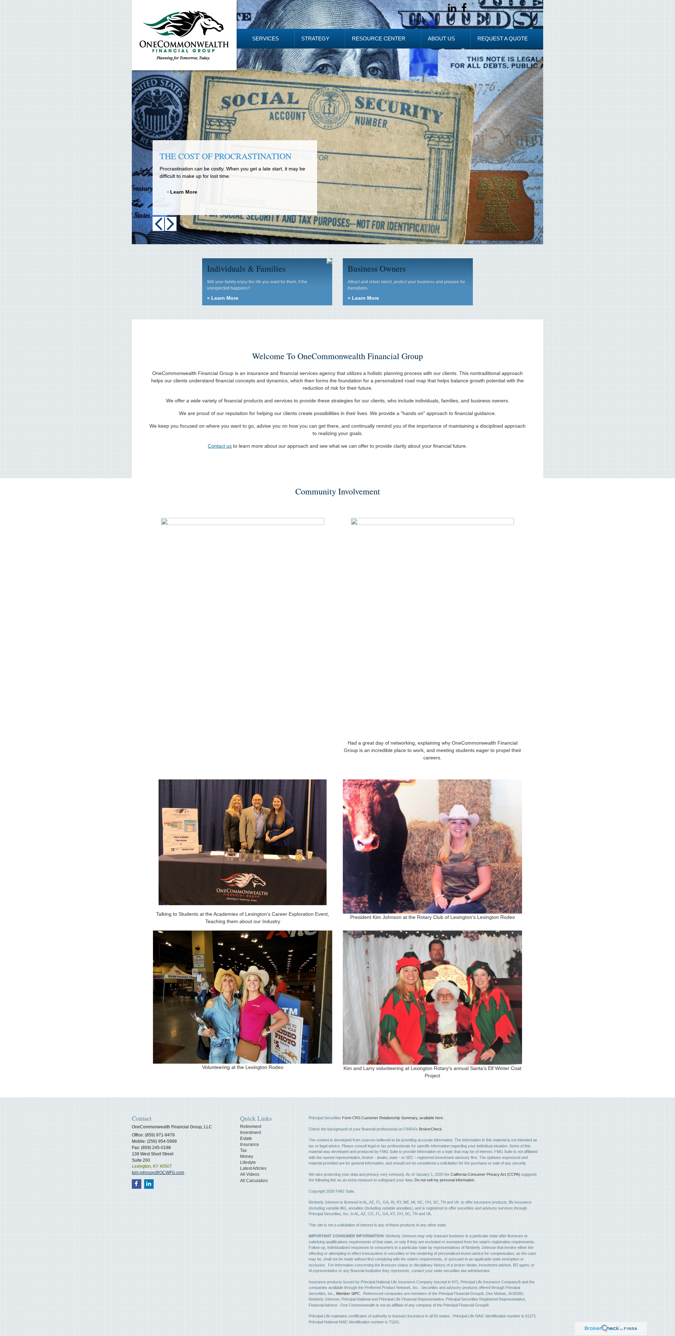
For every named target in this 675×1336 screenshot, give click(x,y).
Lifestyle (248, 1162)
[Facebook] (464, 8)
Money (246, 1156)
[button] (265, 38)
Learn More (183, 192)
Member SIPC (348, 1293)
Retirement (250, 1126)
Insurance (249, 1144)
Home (491, 8)
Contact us (220, 446)
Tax (243, 1150)
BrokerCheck (430, 1129)
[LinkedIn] (452, 8)
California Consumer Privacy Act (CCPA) (485, 1174)
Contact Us (521, 8)
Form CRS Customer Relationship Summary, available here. (393, 1118)
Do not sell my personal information (444, 1180)
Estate (246, 1138)
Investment (250, 1132)
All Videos (249, 1174)
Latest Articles (253, 1168)
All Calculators (254, 1180)
